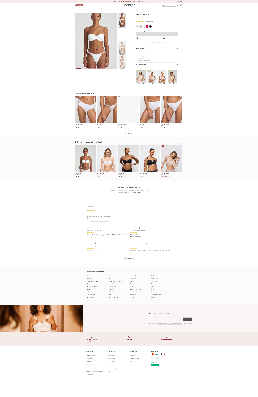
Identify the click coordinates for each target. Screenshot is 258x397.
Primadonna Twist (156, 294)
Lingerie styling (111, 355)
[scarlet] (147, 26)
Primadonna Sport (114, 297)
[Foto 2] (83, 68)
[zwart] (150, 26)
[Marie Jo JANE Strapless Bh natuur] (107, 158)
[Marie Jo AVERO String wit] (171, 109)
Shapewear (133, 278)
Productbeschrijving (140, 48)
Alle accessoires (134, 292)
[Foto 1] (78, 68)
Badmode (128, 9)
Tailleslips (111, 289)
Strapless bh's (112, 286)
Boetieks (80, 5)
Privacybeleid (175, 323)
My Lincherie (133, 355)
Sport (110, 294)
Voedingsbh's (154, 286)
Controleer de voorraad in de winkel (147, 38)
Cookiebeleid (87, 382)
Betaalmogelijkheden (91, 364)
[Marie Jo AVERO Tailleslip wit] (150, 109)
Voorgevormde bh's (92, 281)
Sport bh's (132, 286)
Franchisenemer (133, 364)
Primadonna (133, 294)
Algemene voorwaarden (96, 382)
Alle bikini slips (91, 294)
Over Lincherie (133, 351)
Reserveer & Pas (169, 38)
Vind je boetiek (111, 358)
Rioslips (89, 289)
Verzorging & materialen (141, 64)
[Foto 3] (88, 68)
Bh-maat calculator (140, 31)
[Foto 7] (108, 68)
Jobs (131, 361)
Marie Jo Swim (155, 297)
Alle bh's (153, 276)
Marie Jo (132, 297)
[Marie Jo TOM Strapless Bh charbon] (128, 158)
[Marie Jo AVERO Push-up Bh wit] (161, 76)
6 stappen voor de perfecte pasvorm (116, 368)
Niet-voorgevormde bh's (115, 281)
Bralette (132, 281)
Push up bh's (112, 284)
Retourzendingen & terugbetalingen (94, 371)
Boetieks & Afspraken (134, 358)
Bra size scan (111, 364)
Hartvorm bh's (133, 284)
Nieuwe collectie (99, 9)
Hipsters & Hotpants (135, 289)
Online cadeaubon (92, 276)
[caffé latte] (140, 26)
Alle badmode (91, 292)
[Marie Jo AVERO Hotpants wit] (85, 109)
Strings (153, 289)
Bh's (119, 9)
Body (110, 278)
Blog (109, 371)
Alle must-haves (134, 276)
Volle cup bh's (154, 278)
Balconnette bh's (91, 284)
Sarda (88, 300)
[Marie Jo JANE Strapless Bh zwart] (150, 158)
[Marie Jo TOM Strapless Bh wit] (85, 158)
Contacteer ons (89, 374)
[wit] (137, 26)
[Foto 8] (114, 68)
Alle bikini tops (112, 292)
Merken (138, 9)
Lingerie (110, 9)
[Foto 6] (103, 68)
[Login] (178, 5)
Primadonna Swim (92, 297)
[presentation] (177, 142)
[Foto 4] (93, 68)
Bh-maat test (111, 361)
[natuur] (144, 26)
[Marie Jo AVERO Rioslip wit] (128, 109)
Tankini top (154, 292)
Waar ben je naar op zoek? (169, 5)
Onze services (150, 9)
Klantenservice (89, 351)
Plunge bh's (154, 284)
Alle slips (89, 278)
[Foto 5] (98, 68)
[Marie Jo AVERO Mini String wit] (107, 109)
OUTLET (161, 9)
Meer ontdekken (129, 133)
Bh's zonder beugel (92, 286)
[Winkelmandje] (181, 5)
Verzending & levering (91, 368)
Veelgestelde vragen (91, 355)
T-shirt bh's (154, 281)
